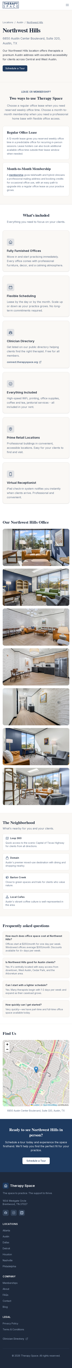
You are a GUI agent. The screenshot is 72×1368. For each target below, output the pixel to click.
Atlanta (6, 1230)
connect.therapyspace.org (22, 362)
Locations (8, 22)
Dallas (6, 1242)
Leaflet (36, 1104)
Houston (7, 1254)
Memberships (10, 1283)
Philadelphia (9, 1266)
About (6, 1288)
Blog (5, 1306)
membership (16, 174)
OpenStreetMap (50, 1104)
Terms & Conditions (13, 1329)
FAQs (5, 1294)
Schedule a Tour (15, 68)
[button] (36, 1069)
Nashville (8, 1260)
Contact (7, 1300)
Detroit (6, 1248)
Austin (20, 22)
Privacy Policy (10, 1323)
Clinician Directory (13, 1338)
